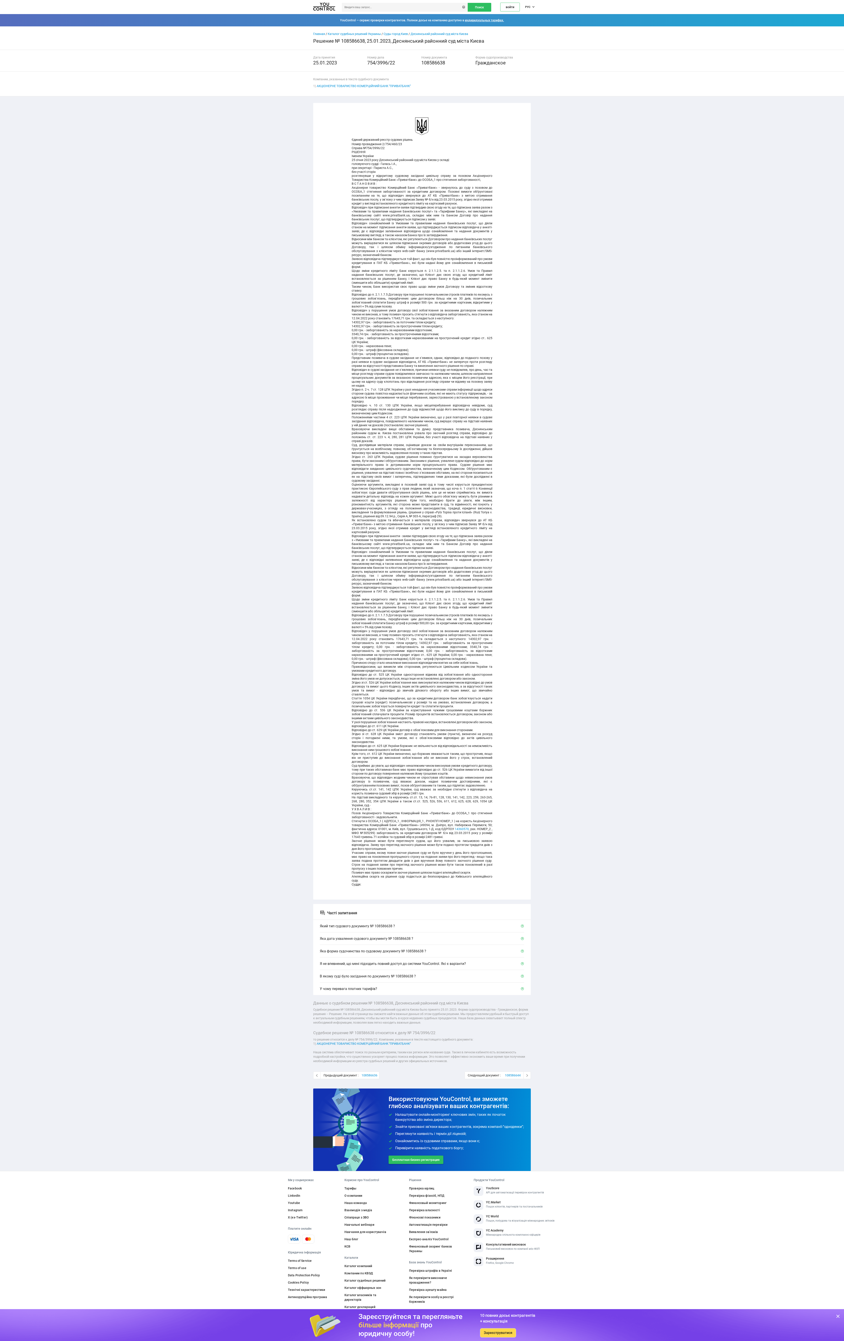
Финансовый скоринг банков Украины (430, 1249)
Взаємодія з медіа (358, 1210)
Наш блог (351, 1239)
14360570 (462, 829)
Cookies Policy (298, 1282)
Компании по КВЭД (358, 1273)
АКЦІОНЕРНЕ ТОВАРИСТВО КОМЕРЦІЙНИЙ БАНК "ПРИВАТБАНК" (364, 86)
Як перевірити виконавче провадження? (428, 1280)
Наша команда (355, 1203)
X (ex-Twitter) (298, 1217)
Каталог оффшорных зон (362, 1288)
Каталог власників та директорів (360, 1297)
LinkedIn (294, 1195)
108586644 (513, 1075)
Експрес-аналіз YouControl (429, 1239)
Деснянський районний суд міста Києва (439, 34)
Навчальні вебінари (359, 1224)
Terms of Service (300, 1260)
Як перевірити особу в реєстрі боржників (431, 1299)
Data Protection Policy (304, 1275)
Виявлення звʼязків (423, 1232)
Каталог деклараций (359, 1307)
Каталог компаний (358, 1266)
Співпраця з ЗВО (356, 1217)
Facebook (295, 1188)
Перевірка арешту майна (428, 1290)
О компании (353, 1195)
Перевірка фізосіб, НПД (426, 1195)
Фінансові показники (424, 1217)
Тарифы (350, 1188)
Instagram (295, 1210)
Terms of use (297, 1268)
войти (510, 7)
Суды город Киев (396, 34)
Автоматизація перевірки (428, 1224)
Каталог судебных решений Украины (354, 34)
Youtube (294, 1203)
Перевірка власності (424, 1210)
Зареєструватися (498, 1333)
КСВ (347, 1246)
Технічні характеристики (306, 1290)
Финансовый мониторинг (428, 1203)
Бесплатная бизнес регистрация (416, 1160)
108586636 (369, 1075)
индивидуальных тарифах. (484, 20)
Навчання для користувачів (365, 1232)
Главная (319, 34)
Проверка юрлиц (421, 1188)
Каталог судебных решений (365, 1280)
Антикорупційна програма (307, 1297)
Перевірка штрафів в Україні (430, 1270)
